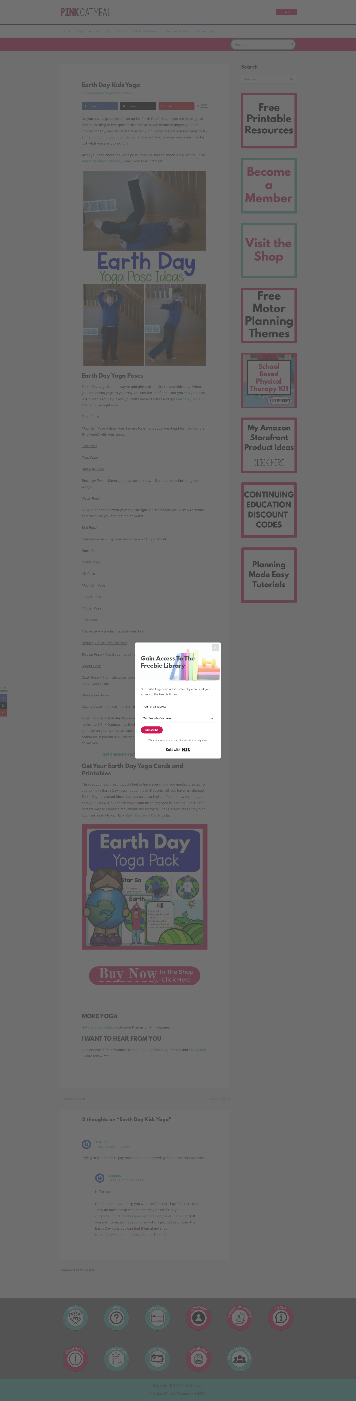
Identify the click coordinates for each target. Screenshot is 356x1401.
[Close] (215, 647)
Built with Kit (178, 749)
